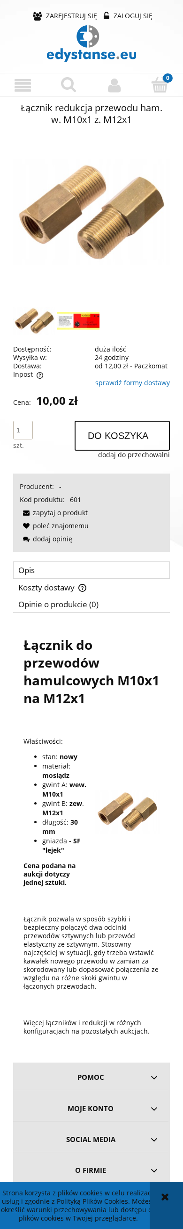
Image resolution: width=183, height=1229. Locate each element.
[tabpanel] (91, 834)
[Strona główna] (91, 43)
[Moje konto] (114, 85)
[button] (23, 85)
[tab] (91, 570)
